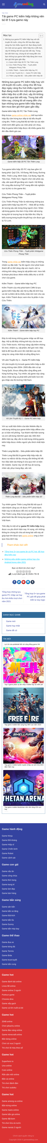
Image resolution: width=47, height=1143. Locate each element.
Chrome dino (7, 999)
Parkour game (8, 995)
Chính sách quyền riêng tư (23, 1136)
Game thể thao (10, 935)
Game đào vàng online (12, 1030)
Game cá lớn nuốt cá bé (12, 1008)
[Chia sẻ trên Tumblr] (32, 582)
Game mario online (10, 1110)
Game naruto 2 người (11, 1127)
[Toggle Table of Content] (39, 36)
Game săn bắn (8, 907)
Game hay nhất (13, 626)
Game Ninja (7, 836)
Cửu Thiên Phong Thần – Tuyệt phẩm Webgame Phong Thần (23, 66)
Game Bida (7, 955)
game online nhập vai (21, 115)
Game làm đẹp (8, 889)
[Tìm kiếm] (44, 4)
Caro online (7, 1070)
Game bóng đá (8, 947)
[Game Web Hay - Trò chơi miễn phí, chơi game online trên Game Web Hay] (23, 4)
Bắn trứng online (9, 1105)
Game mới (11, 621)
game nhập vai (14, 262)
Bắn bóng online (9, 1039)
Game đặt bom (8, 1119)
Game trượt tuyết (9, 960)
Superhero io (7, 1061)
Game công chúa (9, 876)
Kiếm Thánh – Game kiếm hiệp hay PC (23, 70)
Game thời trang (9, 880)
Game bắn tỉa (8, 920)
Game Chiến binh (10, 849)
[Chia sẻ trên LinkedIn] (28, 582)
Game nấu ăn (8, 871)
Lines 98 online (9, 986)
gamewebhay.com (31, 1140)
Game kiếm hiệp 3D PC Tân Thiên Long (23, 62)
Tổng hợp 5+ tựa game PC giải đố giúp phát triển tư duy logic (35, 596)
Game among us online (12, 1101)
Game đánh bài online (12, 981)
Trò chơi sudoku (9, 1088)
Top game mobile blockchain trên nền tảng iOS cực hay (23, 808)
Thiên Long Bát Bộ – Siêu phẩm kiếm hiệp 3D (25, 76)
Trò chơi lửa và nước (11, 1123)
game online (27, 536)
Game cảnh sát (8, 858)
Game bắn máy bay (10, 929)
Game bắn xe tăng (10, 911)
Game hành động (12, 829)
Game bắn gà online (11, 1114)
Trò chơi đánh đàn (10, 1083)
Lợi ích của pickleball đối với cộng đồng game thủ (22, 644)
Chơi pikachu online (11, 1026)
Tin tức (5, 13)
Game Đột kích (8, 915)
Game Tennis (8, 951)
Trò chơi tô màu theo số (12, 1048)
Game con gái (10, 864)
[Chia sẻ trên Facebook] (14, 582)
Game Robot (7, 853)
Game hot (8, 974)
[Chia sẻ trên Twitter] (19, 582)
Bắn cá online (8, 1079)
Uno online (7, 1066)
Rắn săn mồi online (10, 1074)
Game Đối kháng (9, 840)
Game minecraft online (12, 1034)
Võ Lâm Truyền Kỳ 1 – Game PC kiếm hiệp (25, 73)
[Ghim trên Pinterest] (23, 582)
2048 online (7, 1021)
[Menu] (3, 4)
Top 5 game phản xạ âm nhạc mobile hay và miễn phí (24, 684)
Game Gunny (8, 924)
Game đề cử (11, 630)
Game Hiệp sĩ (8, 844)
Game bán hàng (9, 893)
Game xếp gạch (9, 1003)
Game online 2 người (11, 990)
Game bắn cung (9, 964)
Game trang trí (8, 884)
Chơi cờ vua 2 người (11, 1043)
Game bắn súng (11, 900)
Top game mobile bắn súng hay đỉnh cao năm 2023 (23, 725)
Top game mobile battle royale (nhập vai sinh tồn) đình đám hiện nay (24, 766)
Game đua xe (8, 942)
